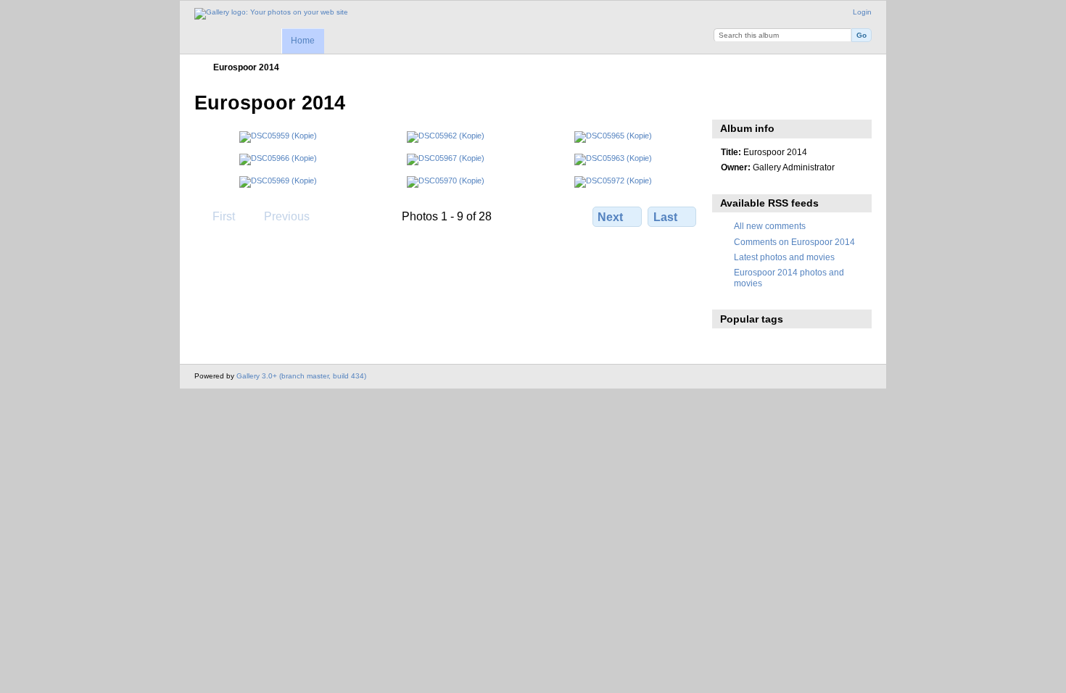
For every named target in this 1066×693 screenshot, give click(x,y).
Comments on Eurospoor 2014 (794, 241)
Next (610, 217)
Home (303, 41)
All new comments (770, 226)
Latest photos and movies (784, 257)
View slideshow (728, 101)
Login (862, 12)
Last (665, 217)
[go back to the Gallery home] (271, 14)
